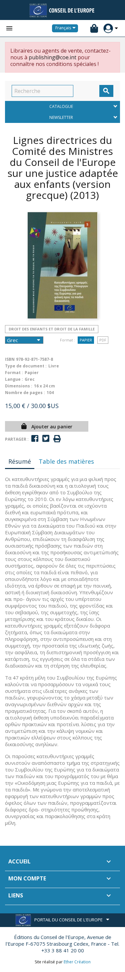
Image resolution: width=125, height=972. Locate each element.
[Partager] (34, 438)
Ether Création (77, 962)
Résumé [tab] (19, 461)
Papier (86, 339)
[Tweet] (45, 438)
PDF (102, 339)
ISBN (10, 359)
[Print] (57, 439)
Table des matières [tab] (66, 461)
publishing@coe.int (52, 57)
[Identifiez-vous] (108, 28)
